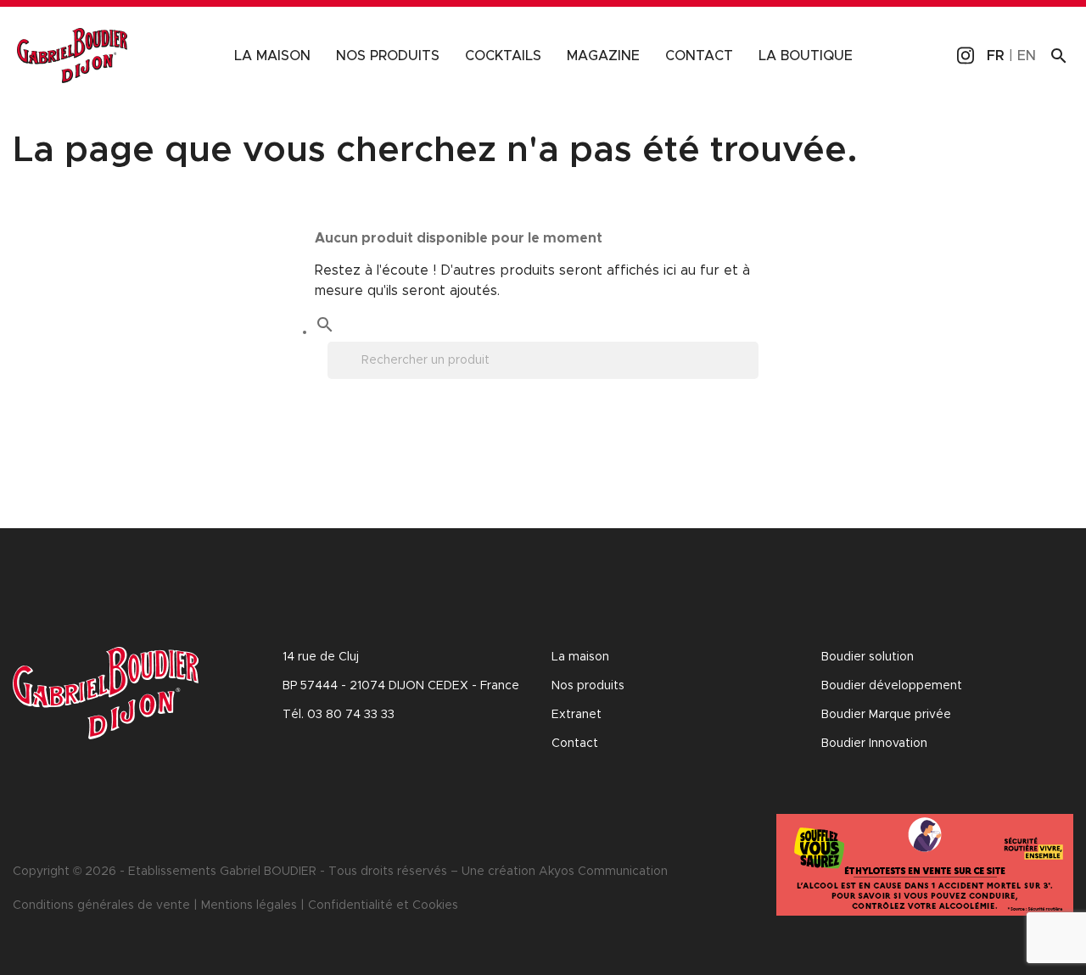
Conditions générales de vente (101, 905)
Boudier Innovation (874, 743)
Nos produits (387, 56)
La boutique (806, 56)
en (1026, 56)
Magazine (603, 56)
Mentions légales (249, 905)
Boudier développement (891, 686)
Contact (699, 56)
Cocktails (503, 56)
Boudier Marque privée (886, 715)
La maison (272, 56)
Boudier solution (867, 657)
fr (996, 56)
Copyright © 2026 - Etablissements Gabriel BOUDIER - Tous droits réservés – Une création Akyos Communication (340, 872)
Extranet (576, 715)
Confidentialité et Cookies (383, 905)
